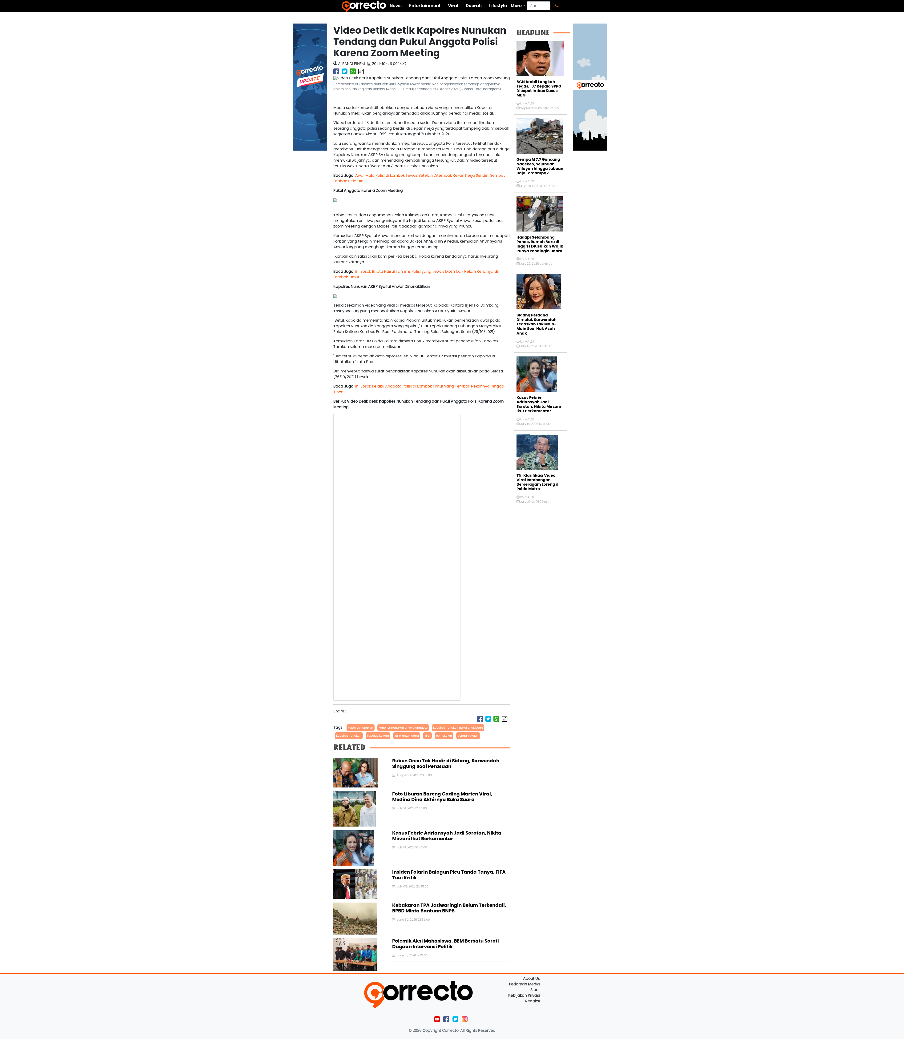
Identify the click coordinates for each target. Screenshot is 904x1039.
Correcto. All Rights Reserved (469, 1030)
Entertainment (424, 6)
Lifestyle (498, 6)
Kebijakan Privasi (524, 995)
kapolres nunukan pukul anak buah (458, 727)
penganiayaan (468, 735)
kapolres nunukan (360, 727)
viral (427, 735)
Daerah (474, 6)
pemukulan (444, 735)
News (396, 6)
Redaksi (532, 1001)
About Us (531, 978)
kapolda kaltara (378, 735)
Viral (453, 6)
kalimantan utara (407, 735)
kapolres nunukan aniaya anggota (403, 727)
